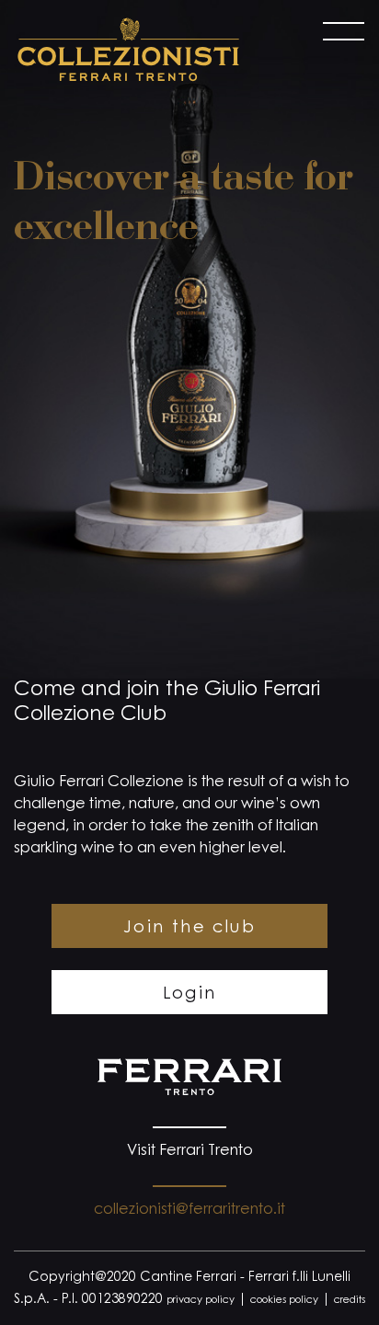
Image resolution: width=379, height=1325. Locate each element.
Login (190, 995)
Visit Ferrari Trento (190, 1151)
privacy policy (201, 1301)
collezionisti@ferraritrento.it (189, 1210)
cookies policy (284, 1301)
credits (349, 1301)
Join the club (189, 928)
